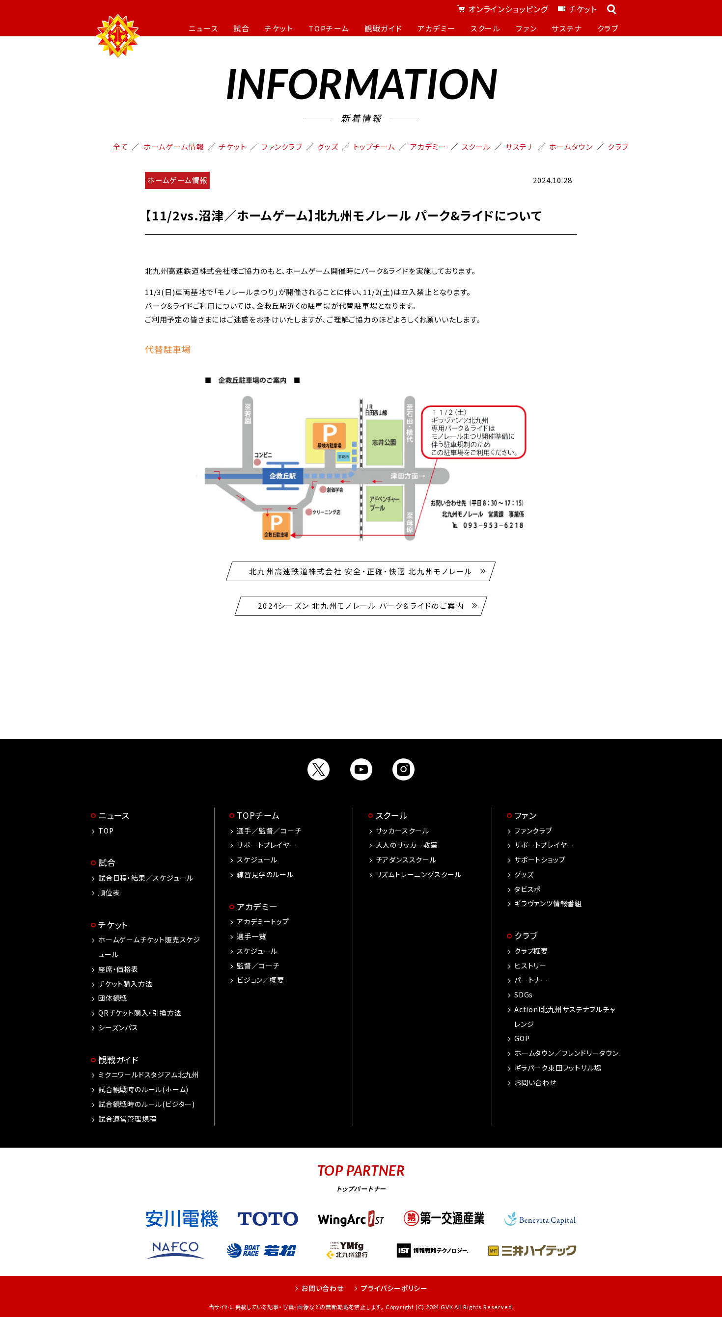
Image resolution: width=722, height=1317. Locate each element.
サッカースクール (402, 830)
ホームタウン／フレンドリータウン (566, 1053)
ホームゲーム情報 (173, 146)
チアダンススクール (406, 859)
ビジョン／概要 (260, 980)
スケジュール (257, 859)
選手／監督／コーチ (269, 830)
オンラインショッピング (508, 9)
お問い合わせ (535, 1082)
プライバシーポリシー (394, 1288)
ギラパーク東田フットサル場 (557, 1068)
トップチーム (374, 146)
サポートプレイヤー (267, 845)
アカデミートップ (263, 921)
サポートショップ (539, 859)
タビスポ (527, 889)
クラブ (618, 146)
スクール (476, 146)
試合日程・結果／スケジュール (146, 878)
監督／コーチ (258, 965)
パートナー (531, 980)
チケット (583, 9)
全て (120, 146)
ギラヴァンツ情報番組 (548, 903)
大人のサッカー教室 (407, 845)
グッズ (327, 146)
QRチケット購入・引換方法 (139, 1013)
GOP (521, 1038)
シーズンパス (118, 1027)
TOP (105, 830)
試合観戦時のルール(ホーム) (143, 1089)
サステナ (519, 146)
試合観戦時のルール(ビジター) (146, 1104)
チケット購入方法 (125, 984)
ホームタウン (571, 146)
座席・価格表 (118, 969)
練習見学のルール (265, 874)
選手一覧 (251, 936)
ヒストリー (530, 965)
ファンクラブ (281, 146)
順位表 (109, 892)
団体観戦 (112, 998)
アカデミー (428, 146)
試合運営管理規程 (127, 1119)
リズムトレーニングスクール (419, 874)
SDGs (523, 994)
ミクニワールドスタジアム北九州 (148, 1074)
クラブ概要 (531, 951)
